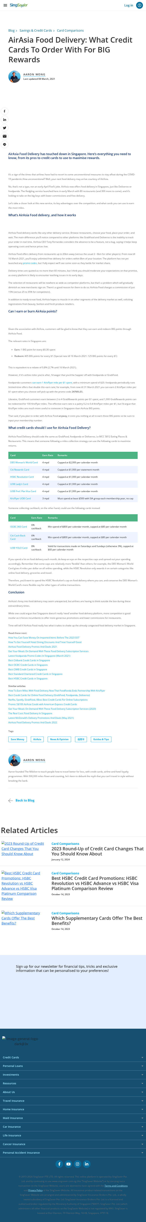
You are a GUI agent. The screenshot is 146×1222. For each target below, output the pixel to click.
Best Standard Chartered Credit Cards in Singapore (35, 674)
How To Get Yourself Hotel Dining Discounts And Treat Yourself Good (44, 642)
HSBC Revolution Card (22, 476)
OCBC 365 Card (18, 526)
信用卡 (81, 739)
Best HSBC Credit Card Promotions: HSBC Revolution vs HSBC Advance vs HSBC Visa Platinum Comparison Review (95, 883)
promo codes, (30, 263)
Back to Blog (24, 800)
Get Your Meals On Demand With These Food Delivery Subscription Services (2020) (52, 708)
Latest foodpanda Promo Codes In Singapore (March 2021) (39, 655)
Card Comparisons (70, 30)
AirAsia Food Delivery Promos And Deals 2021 (32, 646)
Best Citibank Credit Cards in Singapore (29, 660)
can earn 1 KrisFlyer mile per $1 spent (52, 382)
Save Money (17, 739)
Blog (11, 30)
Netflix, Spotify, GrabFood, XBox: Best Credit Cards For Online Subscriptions (48, 699)
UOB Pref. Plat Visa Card (23, 491)
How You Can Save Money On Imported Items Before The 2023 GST (43, 637)
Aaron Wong (34, 74)
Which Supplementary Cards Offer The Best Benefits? (97, 920)
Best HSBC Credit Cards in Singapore (28, 678)
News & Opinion (59, 739)
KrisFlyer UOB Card (20, 498)
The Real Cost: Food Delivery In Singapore (30, 713)
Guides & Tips (101, 739)
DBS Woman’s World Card (24, 462)
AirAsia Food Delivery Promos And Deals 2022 (32, 722)
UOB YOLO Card (18, 547)
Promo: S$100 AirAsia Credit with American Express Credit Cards (42, 704)
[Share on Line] (4, 144)
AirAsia (37, 739)
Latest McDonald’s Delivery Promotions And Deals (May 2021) (41, 717)
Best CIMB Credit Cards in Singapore (27, 669)
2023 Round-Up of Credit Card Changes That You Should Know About (98, 851)
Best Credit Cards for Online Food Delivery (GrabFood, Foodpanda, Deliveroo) (49, 695)
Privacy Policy (35, 1190)
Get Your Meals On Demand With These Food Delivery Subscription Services (48, 651)
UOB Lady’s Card (19, 484)
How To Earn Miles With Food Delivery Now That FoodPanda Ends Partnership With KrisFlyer (56, 690)
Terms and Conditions (116, 1185)
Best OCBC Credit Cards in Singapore (28, 664)
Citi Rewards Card (19, 469)
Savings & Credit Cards (36, 30)
